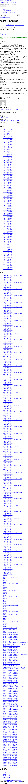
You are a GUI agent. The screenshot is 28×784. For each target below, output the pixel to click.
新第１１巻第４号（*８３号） (10, 700)
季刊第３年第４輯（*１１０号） (11, 647)
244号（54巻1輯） (7, 430)
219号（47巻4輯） (7, 471)
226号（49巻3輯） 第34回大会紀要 (12, 459)
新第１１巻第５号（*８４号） (10, 698)
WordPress (9, 781)
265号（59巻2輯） (7, 395)
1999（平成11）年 (7, 261)
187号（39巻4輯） (7, 523)
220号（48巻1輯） (7, 469)
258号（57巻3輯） (7, 407)
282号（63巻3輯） (7, 367)
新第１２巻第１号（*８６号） (10, 695)
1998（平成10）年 (7, 259)
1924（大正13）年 (7, 143)
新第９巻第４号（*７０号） (10, 721)
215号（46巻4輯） (7, 477)
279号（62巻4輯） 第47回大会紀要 (12, 372)
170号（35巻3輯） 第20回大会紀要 (9, 121)
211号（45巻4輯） (7, 484)
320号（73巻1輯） (7, 305)
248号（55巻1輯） (7, 423)
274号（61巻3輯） (7, 380)
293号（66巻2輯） (7, 349)
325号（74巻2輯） (7, 299)
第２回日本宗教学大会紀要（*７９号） (13, 706)
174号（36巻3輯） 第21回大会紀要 (12, 544)
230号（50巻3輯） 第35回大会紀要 (12, 453)
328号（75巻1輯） (7, 294)
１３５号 (5, 608)
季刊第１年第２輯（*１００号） (11, 664)
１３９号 (5, 602)
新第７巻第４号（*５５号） (10, 746)
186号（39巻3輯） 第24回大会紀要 (12, 525)
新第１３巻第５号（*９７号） (10, 677)
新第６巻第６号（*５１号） (10, 752)
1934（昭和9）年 (7, 159)
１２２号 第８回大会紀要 (10, 629)
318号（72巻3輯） (7, 308)
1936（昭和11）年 (7, 162)
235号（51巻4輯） (7, 444)
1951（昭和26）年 (7, 182)
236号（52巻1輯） (7, 443)
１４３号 (5, 595)
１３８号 (5, 603)
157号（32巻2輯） (7, 572)
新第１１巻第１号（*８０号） (10, 705)
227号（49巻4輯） (7, 457)
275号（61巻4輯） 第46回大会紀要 (12, 379)
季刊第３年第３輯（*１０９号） (11, 649)
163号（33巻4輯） (7, 562)
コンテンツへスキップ (5, 1)
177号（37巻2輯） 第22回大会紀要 (12, 539)
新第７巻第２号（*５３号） (10, 749)
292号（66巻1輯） (7, 351)
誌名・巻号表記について (9, 10)
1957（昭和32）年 (7, 192)
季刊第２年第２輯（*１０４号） (11, 657)
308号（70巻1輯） (7, 325)
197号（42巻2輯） (7, 507)
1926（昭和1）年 (7, 146)
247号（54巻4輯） (7, 425)
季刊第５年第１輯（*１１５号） (11, 641)
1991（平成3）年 (7, 247)
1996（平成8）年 (7, 256)
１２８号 (5, 620)
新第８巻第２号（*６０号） (10, 737)
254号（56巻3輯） (7, 413)
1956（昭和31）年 (7, 190)
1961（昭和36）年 (5, 17)
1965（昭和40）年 (7, 205)
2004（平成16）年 (7, 269)
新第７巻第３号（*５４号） (10, 747)
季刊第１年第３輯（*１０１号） (11, 662)
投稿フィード (6, 774)
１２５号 (5, 624)
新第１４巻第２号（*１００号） (11, 672)
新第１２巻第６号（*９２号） (10, 685)
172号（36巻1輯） (7, 547)
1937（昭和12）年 (7, 164)
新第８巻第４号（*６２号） (10, 734)
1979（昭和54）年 (7, 228)
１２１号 (5, 631)
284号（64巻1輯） (7, 364)
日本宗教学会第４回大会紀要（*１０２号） (14, 669)
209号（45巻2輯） (7, 487)
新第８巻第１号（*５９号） (10, 739)
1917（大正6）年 (7, 131)
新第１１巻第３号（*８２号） (10, 701)
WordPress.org (7, 777)
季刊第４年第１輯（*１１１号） (11, 646)
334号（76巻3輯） (7, 284)
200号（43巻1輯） (7, 502)
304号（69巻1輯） (7, 331)
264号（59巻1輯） (7, 397)
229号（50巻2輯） (7, 454)
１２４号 (5, 626)
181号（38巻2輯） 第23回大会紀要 (12, 533)
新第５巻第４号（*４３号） (10, 765)
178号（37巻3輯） (7, 538)
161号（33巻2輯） (7, 565)
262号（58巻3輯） (7, 400)
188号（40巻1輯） (7, 521)
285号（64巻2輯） (7, 362)
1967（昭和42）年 (7, 208)
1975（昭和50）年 (7, 221)
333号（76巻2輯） (7, 285)
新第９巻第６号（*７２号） (10, 718)
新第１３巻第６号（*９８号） (10, 675)
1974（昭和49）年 (7, 220)
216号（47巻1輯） (7, 475)
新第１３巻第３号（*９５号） (10, 680)
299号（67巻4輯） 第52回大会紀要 (12, 340)
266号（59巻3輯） (7, 394)
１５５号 (5, 575)
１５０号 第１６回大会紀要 (10, 584)
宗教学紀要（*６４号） (9, 731)
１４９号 (5, 585)
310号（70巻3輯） (7, 322)
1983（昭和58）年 (7, 234)
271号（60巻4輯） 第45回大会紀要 (12, 385)
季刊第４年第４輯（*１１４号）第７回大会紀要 (15, 642)
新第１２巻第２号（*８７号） (10, 693)
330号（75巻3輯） (7, 290)
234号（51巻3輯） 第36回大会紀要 (12, 446)
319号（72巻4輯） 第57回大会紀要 (12, 307)
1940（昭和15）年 (7, 169)
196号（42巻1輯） (7, 508)
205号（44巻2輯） (7, 493)
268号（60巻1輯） (7, 390)
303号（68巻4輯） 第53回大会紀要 (12, 333)
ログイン (5, 772)
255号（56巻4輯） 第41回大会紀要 (12, 412)
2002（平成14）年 (7, 265)
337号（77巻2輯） (7, 279)
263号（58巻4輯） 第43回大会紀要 (12, 398)
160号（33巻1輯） (7, 567)
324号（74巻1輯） (7, 300)
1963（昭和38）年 (7, 202)
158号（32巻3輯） (7, 570)
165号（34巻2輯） (7, 559)
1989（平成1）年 (7, 244)
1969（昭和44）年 (7, 211)
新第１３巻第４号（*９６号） (10, 678)
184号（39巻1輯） (7, 528)
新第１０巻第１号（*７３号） (10, 716)
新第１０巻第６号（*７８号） (10, 708)
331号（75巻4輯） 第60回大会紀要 (12, 289)
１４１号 (5, 598)
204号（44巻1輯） (7, 495)
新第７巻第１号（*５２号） (10, 751)
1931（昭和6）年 (7, 154)
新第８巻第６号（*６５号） (10, 729)
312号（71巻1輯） (7, 318)
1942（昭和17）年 (7, 172)
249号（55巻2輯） (7, 421)
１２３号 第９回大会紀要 (10, 628)
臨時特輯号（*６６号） (9, 728)
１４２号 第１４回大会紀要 (10, 597)
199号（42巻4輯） (7, 503)
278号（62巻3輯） (7, 374)
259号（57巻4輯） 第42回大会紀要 (12, 405)
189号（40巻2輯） (7, 520)
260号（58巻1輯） (7, 403)
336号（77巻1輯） (7, 281)
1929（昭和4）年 (7, 151)
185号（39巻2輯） (7, 526)
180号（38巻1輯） (7, 534)
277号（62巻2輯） (7, 376)
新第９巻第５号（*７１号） (10, 719)
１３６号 (5, 606)
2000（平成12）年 (7, 262)
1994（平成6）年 (7, 252)
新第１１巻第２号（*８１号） (10, 703)
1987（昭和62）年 (7, 241)
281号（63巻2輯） (7, 369)
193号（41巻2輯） (7, 513)
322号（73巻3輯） (7, 304)
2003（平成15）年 (7, 267)
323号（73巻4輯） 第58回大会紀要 (12, 302)
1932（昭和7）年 (7, 156)
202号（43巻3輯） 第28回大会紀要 (12, 498)
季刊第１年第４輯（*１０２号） (11, 660)
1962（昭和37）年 (7, 200)
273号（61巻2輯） (7, 382)
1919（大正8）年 (7, 134)
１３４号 (5, 610)
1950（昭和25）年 (7, 180)
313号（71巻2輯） (7, 317)
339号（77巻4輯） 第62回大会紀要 (12, 276)
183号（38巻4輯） (7, 529)
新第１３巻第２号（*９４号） (10, 682)
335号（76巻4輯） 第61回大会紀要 (12, 282)
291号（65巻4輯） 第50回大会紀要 (12, 353)
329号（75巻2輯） (7, 292)
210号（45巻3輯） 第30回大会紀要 (12, 485)
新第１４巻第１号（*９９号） (10, 674)
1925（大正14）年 (7, 144)
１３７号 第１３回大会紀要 (10, 605)
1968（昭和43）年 (7, 210)
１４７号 (5, 588)
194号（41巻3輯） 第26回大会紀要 (12, 511)
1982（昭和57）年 (7, 233)
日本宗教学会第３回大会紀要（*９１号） (13, 687)
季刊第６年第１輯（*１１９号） (11, 634)
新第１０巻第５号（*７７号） (10, 710)
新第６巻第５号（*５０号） (10, 754)
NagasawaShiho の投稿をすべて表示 (9, 109)
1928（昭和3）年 (7, 149)
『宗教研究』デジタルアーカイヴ (8, 2)
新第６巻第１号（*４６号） (10, 760)
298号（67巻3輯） (7, 341)
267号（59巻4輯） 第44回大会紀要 (12, 392)
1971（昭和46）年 (7, 215)
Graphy (20, 781)
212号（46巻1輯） (7, 482)
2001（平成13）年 (7, 264)
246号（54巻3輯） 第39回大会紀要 (12, 426)
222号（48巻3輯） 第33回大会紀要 (12, 466)
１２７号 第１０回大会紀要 (10, 621)
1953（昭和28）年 (7, 185)
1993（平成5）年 (7, 251)
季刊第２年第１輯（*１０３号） (11, 659)
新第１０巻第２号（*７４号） (10, 715)
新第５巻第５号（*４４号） (10, 764)
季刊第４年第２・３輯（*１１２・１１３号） (14, 644)
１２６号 (5, 623)
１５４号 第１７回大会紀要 (10, 577)
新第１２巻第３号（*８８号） (10, 692)
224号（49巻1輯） (7, 462)
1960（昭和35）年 (7, 197)
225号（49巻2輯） (7, 461)
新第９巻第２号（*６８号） (10, 724)
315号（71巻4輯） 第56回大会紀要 (12, 313)
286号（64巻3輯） (7, 361)
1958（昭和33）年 (7, 193)
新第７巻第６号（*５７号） (10, 742)
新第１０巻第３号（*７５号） (10, 713)
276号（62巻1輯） (7, 377)
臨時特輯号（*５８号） (9, 741)
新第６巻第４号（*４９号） (10, 755)
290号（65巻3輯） (7, 354)
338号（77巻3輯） (7, 277)
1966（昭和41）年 (7, 207)
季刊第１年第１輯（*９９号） (10, 665)
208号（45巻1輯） (7, 489)
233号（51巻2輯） (7, 448)
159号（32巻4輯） (7, 569)
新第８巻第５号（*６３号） (10, 733)
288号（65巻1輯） (7, 358)
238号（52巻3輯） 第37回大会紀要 (12, 439)
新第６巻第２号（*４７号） (10, 759)
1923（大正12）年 (7, 141)
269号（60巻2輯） (7, 389)
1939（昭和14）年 (7, 167)
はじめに (5, 9)
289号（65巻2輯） (7, 356)
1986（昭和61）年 (7, 239)
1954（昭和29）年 (7, 187)
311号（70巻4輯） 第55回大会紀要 (12, 320)
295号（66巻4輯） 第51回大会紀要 (12, 346)
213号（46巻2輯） (7, 480)
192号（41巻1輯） (7, 515)
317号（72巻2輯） (7, 310)
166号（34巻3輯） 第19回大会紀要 (12, 557)
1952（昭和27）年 (7, 184)
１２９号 (5, 618)
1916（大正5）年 (7, 130)
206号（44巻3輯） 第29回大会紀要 (12, 492)
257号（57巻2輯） (7, 408)
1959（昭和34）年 (7, 195)
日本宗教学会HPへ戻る (9, 12)
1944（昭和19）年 (7, 175)
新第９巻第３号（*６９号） (10, 723)
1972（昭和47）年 (7, 216)
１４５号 (5, 592)
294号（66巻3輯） (7, 348)
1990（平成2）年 (7, 246)
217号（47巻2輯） (7, 474)
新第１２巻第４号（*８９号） (10, 690)
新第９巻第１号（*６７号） (10, 726)
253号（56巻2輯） (7, 415)
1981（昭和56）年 (7, 231)
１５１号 (5, 582)
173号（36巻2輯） (7, 546)
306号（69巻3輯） (7, 328)
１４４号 (5, 593)
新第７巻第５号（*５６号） (10, 744)
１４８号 (5, 587)
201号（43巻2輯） (7, 500)
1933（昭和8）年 (7, 157)
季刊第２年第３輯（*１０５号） (11, 656)
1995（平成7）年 (7, 254)
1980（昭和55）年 (7, 229)
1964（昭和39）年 (7, 203)
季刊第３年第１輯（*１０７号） (11, 652)
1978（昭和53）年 (7, 226)
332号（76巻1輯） (7, 287)
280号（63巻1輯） (7, 371)
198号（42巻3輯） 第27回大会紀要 (12, 505)
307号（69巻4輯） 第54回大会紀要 (12, 326)
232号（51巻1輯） (7, 449)
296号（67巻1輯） (7, 344)
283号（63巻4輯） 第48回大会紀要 (12, 366)
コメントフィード (7, 775)
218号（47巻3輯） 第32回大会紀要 (12, 472)
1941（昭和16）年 (7, 171)
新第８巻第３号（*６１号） (10, 736)
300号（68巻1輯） (7, 338)
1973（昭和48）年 (7, 218)
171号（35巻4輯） (7, 549)
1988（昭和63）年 (7, 243)
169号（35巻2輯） (7, 552)
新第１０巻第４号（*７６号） (10, 711)
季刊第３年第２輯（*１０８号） (11, 651)
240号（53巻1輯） (7, 436)
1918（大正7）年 (7, 133)
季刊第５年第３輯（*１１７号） (11, 638)
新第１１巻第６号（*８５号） (10, 696)
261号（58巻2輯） (7, 402)
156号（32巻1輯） (7, 574)
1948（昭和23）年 (7, 177)
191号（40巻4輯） (7, 516)
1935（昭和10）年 (7, 161)
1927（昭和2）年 (7, 148)
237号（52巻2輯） (7, 441)
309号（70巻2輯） (7, 323)
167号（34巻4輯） (7, 556)
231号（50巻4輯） (7, 451)
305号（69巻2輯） (7, 330)
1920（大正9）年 (7, 136)
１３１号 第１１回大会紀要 (10, 615)
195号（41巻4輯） (7, 510)
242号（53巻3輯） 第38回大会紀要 (12, 433)
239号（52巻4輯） (7, 438)
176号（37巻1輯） (7, 541)
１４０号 (5, 600)
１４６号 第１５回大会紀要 (10, 590)
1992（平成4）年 (7, 249)
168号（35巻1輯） (5, 117)
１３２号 (5, 613)
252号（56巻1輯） (7, 416)
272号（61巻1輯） (7, 384)
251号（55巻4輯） (7, 418)
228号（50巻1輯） (7, 456)
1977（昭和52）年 (7, 225)
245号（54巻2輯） (7, 428)
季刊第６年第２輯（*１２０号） (11, 633)
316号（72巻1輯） (7, 312)
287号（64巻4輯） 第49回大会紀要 (12, 359)
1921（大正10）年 (7, 138)
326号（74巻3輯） (7, 297)
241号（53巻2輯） (7, 435)
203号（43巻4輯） (7, 497)
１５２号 (5, 580)
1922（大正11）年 (7, 139)
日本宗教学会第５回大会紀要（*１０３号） (14, 667)
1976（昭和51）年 (7, 223)
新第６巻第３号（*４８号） (10, 757)
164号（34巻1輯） (7, 561)
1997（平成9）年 (7, 257)
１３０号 (5, 616)
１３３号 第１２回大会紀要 (10, 611)
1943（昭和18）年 (7, 174)
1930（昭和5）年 (7, 152)
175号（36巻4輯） (7, 543)
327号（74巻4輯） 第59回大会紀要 (12, 295)
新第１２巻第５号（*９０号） (10, 688)
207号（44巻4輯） (7, 490)
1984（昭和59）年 (7, 236)
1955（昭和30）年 (7, 189)
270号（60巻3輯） (7, 387)
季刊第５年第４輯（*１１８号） (11, 636)
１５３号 (5, 579)
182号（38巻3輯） (7, 531)
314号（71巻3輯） (7, 315)
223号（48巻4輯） (7, 464)
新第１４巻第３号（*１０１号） (11, 670)
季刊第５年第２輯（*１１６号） (11, 639)
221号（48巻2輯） (7, 467)
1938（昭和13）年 (7, 166)
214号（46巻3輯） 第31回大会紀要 (12, 479)
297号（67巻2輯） (7, 343)
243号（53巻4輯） (7, 431)
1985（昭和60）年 (7, 238)
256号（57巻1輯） (7, 410)
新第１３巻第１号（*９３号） (10, 683)
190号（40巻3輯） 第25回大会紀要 (12, 518)
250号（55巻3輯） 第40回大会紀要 (12, 420)
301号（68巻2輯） (7, 336)
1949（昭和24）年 (7, 179)
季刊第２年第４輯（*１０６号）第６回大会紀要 (15, 654)
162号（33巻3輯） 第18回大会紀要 (12, 564)
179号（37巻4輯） (7, 536)
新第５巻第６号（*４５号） (10, 762)
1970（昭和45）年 (7, 213)
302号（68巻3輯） (7, 335)
